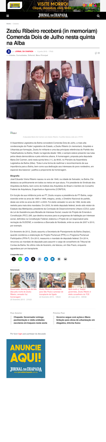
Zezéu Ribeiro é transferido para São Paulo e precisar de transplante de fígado (51, 292)
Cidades (16, 23)
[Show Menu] (7, 16)
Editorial (31, 55)
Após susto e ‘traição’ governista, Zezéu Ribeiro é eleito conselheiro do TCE (79, 292)
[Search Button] (98, 16)
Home (8, 23)
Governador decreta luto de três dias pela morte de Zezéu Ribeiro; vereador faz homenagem (23, 293)
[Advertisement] (53, 410)
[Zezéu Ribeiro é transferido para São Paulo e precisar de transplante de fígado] (52, 280)
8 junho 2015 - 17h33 (45, 51)
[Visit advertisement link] (53, 6)
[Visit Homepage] (53, 15)
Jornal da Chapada (24, 51)
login (20, 333)
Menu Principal (42, 55)
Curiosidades (21, 55)
